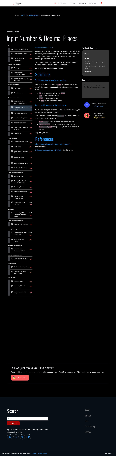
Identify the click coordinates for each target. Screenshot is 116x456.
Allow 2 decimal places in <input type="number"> (53, 144)
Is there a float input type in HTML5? (48, 150)
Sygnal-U (24, 15)
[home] (18, 3)
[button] (64, 3)
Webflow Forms (33, 15)
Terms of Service (42, 453)
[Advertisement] (20, 325)
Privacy (34, 453)
